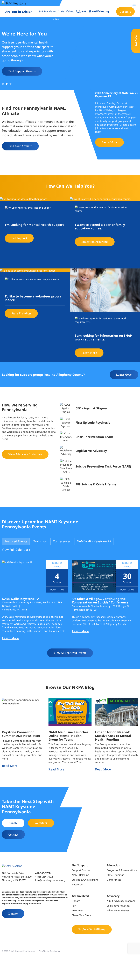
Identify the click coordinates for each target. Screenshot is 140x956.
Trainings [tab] (40, 541)
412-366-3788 (43, 873)
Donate (136, 41)
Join (74, 905)
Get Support (19, 238)
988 (84, 11)
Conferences (114, 879)
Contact (13, 834)
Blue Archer (55, 951)
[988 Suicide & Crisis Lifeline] (99, 484)
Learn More (109, 142)
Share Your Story (81, 915)
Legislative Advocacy (118, 905)
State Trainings (21, 313)
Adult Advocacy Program (121, 900)
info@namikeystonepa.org (50, 880)
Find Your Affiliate (20, 146)
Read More (10, 766)
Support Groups (81, 870)
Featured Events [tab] (15, 541)
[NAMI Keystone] (22, 3)
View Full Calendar (15, 550)
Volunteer (40, 823)
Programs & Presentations (122, 870)
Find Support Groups (22, 71)
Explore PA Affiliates (91, 929)
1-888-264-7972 (44, 876)
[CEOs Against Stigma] (99, 408)
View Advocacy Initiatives (25, 454)
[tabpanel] (70, 608)
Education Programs (94, 242)
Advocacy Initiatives (118, 910)
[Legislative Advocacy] (99, 451)
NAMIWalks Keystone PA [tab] (94, 541)
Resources (78, 884)
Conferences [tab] (62, 541)
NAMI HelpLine (80, 875)
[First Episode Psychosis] (99, 422)
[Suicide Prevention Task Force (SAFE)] (99, 466)
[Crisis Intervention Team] (99, 437)
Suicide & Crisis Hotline (85, 879)
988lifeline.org (100, 11)
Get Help (125, 11)
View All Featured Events (70, 653)
